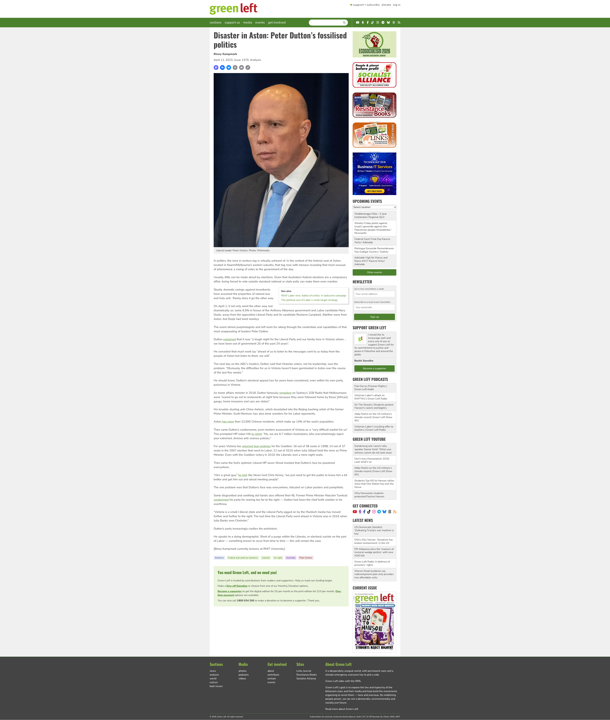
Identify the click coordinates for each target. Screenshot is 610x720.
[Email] (241, 67)
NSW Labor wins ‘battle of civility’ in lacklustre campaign (313, 295)
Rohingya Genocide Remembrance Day (374, 250)
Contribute (273, 674)
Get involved (277, 22)
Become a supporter (230, 591)
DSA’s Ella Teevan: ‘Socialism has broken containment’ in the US (373, 528)
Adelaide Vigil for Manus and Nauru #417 (370, 259)
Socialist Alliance (306, 678)
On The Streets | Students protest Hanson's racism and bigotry (373, 406)
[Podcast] (360, 512)
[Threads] (389, 512)
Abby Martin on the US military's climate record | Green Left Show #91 (373, 417)
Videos (242, 678)
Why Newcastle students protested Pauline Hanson (369, 494)
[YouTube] (355, 512)
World (213, 678)
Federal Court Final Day (367, 239)
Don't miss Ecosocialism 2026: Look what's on (372, 460)
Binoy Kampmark (225, 54)
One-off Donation (236, 586)
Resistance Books (306, 674)
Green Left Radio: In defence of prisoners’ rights (372, 550)
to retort (256, 434)
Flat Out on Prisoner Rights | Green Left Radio (370, 387)
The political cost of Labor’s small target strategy (309, 300)
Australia (290, 557)
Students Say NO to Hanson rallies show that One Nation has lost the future (374, 484)
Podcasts (244, 674)
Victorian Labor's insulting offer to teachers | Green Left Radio (373, 428)
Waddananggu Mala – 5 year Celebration (370, 215)
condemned (221, 500)
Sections (215, 22)
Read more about (341, 709)
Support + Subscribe (366, 5)
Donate (386, 5)
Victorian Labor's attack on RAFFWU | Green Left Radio (370, 397)
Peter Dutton (305, 557)
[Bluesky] (228, 67)
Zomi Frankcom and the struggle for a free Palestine (372, 572)
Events (260, 22)
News (213, 671)
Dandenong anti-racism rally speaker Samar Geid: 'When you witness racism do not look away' (373, 449)
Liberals (266, 557)
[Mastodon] (216, 67)
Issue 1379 (241, 60)
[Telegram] (379, 512)
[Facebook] (222, 67)
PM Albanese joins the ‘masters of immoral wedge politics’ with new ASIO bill (374, 540)
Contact (272, 678)
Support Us (232, 22)
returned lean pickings (256, 446)
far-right (278, 557)
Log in (396, 5)
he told (242, 475)
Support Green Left (369, 327)
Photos (243, 671)
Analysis (255, 60)
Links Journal (303, 671)
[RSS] (394, 512)
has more (228, 421)
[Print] (235, 67)
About (271, 671)
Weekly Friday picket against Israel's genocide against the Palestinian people (370, 226)
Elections (219, 557)
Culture (214, 682)
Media (247, 22)
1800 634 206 (245, 600)
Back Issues (216, 686)
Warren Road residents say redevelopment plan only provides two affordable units (374, 562)
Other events (374, 272)
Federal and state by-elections (243, 557)
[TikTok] (369, 512)
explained (229, 339)
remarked (285, 393)
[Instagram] (374, 512)
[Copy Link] (247, 67)
